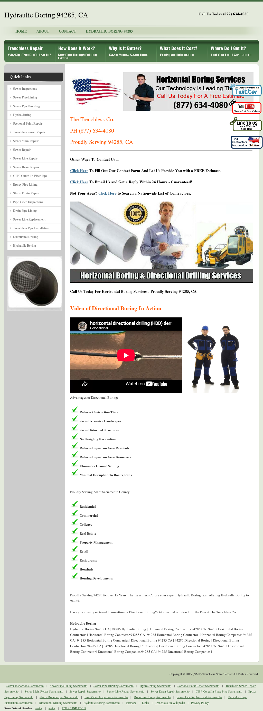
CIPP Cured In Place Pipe (30, 176)
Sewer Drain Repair (26, 167)
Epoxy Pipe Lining (25, 184)
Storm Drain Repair (26, 193)
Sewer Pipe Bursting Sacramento (113, 686)
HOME (21, 31)
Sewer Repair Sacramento (85, 691)
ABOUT (42, 31)
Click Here (79, 170)
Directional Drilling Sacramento (58, 702)
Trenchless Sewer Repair (29, 132)
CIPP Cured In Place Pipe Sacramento (219, 691)
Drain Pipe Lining (25, 210)
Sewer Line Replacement (29, 219)
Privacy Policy (200, 702)
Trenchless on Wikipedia (170, 702)
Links (145, 702)
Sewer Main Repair (26, 141)
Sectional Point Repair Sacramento (198, 686)
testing (38, 708)
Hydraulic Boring (24, 245)
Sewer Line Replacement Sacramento (199, 697)
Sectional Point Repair (27, 123)
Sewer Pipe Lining (25, 97)
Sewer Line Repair (25, 158)
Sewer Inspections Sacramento (25, 686)
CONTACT (67, 31)
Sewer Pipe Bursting (26, 106)
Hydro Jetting (22, 115)
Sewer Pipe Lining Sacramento (68, 686)
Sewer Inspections (25, 88)
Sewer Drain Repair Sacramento (170, 691)
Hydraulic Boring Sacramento (101, 702)
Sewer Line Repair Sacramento (125, 691)
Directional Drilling (25, 237)
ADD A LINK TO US (74, 708)
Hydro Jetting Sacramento (155, 686)
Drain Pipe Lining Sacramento (152, 697)
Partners (131, 702)
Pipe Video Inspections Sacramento (106, 697)
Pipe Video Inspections (28, 202)
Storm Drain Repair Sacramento (59, 697)
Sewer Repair (22, 149)
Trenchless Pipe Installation (31, 228)
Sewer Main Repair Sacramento (44, 691)
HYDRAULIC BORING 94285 (109, 31)
